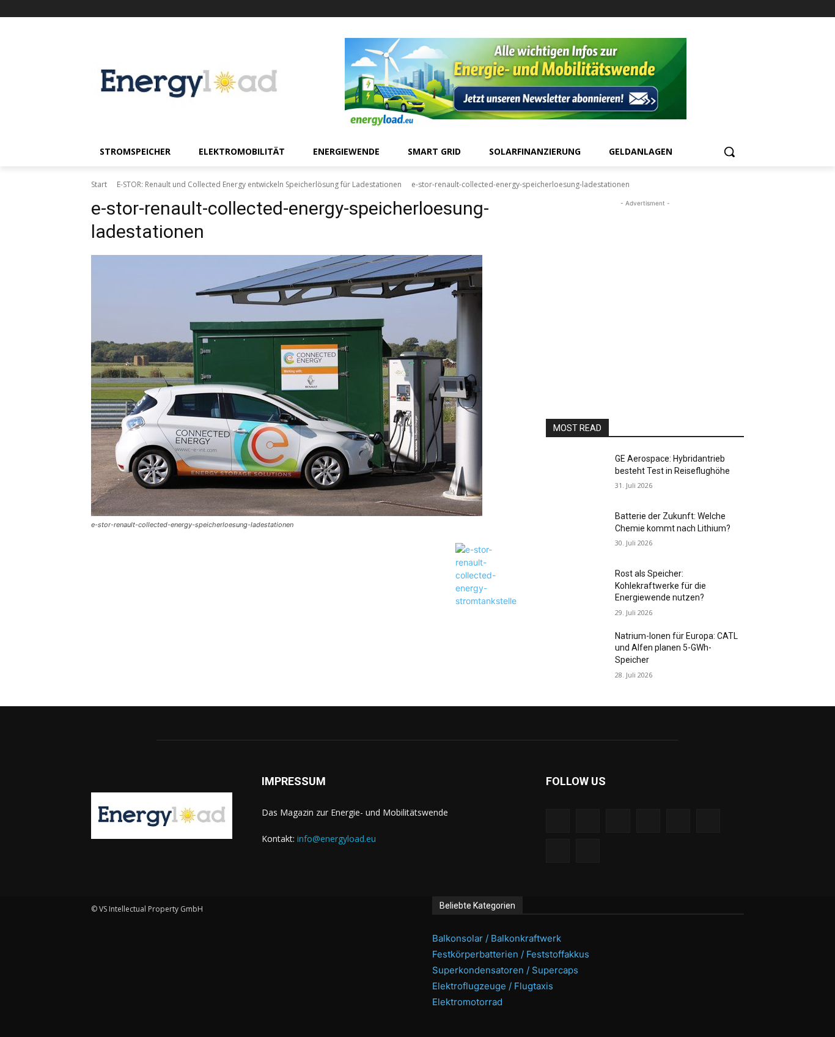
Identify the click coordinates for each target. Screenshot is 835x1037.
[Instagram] (635, 9)
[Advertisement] (645, 286)
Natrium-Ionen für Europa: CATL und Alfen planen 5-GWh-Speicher (676, 648)
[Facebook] (618, 9)
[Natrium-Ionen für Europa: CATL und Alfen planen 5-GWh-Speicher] (575, 651)
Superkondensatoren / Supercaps (505, 970)
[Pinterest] (669, 9)
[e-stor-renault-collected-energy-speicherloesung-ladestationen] (304, 385)
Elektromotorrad (467, 1002)
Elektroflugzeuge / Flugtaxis (492, 986)
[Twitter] (720, 9)
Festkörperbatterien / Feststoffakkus (510, 954)
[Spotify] (686, 9)
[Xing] (737, 9)
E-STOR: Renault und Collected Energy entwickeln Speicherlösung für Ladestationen (259, 184)
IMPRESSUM (294, 781)
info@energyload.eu (336, 838)
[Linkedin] (652, 9)
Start (99, 184)
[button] (729, 151)
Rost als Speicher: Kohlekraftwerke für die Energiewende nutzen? (660, 585)
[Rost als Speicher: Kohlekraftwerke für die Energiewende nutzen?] (575, 589)
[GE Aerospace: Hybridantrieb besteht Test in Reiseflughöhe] (575, 474)
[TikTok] (703, 9)
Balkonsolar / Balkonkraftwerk (496, 938)
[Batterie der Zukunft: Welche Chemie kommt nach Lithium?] (575, 531)
